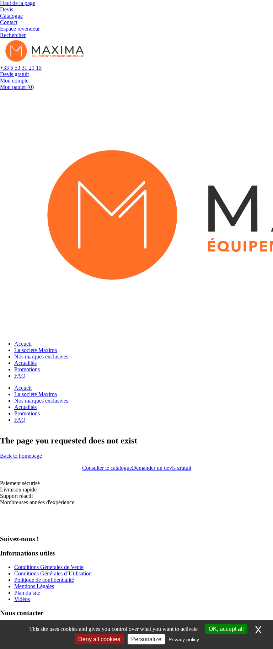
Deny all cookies (99, 639)
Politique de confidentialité (44, 580)
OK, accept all (226, 629)
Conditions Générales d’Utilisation (53, 573)
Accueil (23, 344)
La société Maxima (35, 350)
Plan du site (27, 593)
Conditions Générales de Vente (49, 567)
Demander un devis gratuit (161, 468)
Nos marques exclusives (41, 356)
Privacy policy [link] (183, 639)
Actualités (25, 363)
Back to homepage (21, 456)
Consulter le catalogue (107, 468)
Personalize (146, 639)
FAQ (20, 376)
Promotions (27, 369)
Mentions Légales (34, 586)
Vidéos (22, 599)
